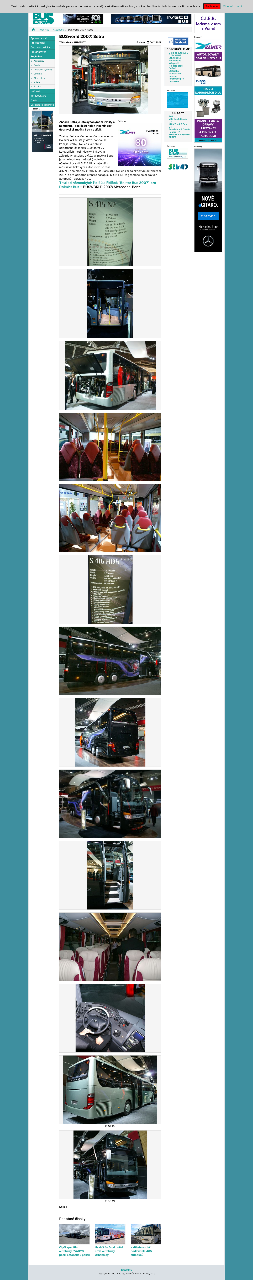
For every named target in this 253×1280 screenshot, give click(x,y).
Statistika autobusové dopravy (175, 73)
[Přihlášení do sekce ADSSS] (178, 166)
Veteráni (38, 74)
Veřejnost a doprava (42, 104)
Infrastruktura (38, 95)
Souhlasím (212, 6)
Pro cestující (38, 42)
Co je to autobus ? (178, 52)
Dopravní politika (40, 47)
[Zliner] (208, 90)
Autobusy (58, 29)
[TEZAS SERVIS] (177, 99)
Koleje (37, 82)
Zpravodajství (38, 38)
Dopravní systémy (43, 69)
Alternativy (39, 78)
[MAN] (42, 131)
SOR (171, 116)
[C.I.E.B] (208, 23)
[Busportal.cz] (43, 18)
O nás (34, 100)
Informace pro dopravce (176, 79)
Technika (44, 29)
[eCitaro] (208, 200)
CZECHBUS (175, 55)
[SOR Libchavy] (83, 18)
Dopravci (36, 91)
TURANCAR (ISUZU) (179, 134)
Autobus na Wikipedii (175, 61)
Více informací (232, 6)
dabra (140, 42)
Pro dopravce (38, 52)
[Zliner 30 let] (139, 144)
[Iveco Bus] (151, 18)
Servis (37, 65)
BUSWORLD (175, 58)
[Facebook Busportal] (178, 41)
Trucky (37, 86)
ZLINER (172, 137)
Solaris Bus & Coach (179, 129)
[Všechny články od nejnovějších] (177, 153)
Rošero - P (174, 132)
